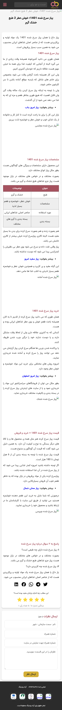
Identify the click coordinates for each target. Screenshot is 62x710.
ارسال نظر (31, 674)
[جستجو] (15, 4)
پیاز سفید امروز (31, 259)
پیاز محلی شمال (31, 488)
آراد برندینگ (23, 687)
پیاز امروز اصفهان (30, 376)
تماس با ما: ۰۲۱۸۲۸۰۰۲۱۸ (37, 687)
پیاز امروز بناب (32, 107)
